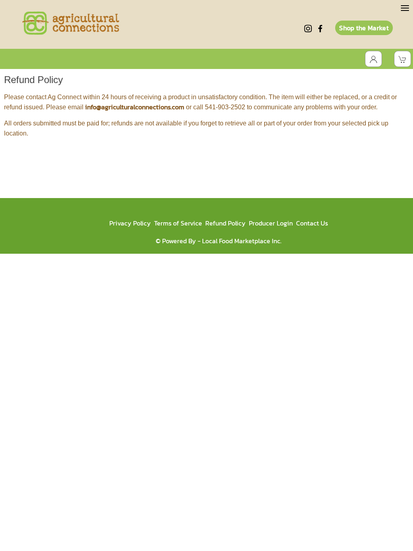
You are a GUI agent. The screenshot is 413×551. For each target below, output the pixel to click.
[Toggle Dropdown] (373, 59)
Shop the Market (364, 28)
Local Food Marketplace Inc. (242, 241)
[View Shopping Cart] (402, 59)
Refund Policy (225, 223)
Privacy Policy (130, 223)
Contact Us (312, 223)
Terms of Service (178, 223)
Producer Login (271, 223)
